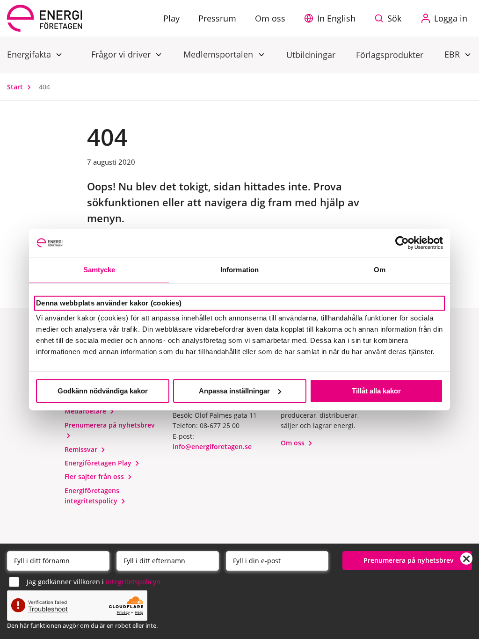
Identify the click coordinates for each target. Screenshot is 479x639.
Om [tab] (379, 270)
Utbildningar (310, 54)
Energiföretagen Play (99, 462)
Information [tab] (239, 270)
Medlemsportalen (219, 54)
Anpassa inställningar (234, 391)
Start (16, 86)
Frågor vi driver (122, 54)
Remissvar (82, 449)
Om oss (293, 442)
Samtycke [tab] (99, 270)
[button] (332, 18)
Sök (394, 18)
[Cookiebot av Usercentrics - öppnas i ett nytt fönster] (402, 243)
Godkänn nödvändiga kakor (103, 391)
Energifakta (30, 54)
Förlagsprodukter (389, 54)
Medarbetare (86, 411)
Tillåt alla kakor (376, 391)
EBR (453, 54)
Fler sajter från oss (95, 476)
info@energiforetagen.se (212, 446)
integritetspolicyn (133, 581)
